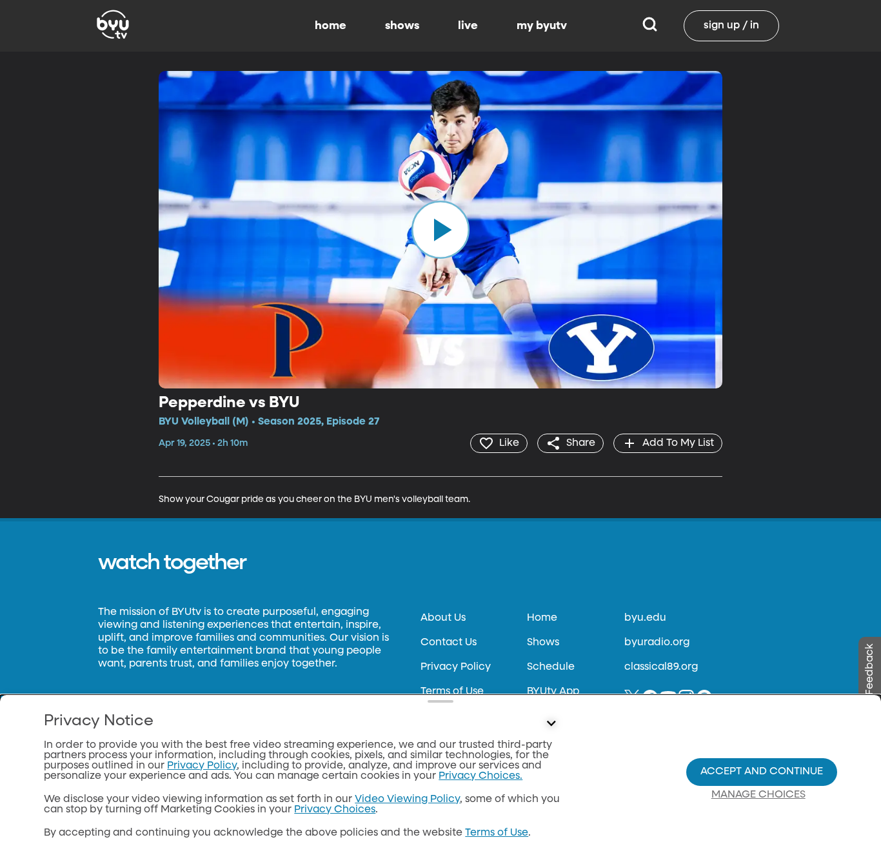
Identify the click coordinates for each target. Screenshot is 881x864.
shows (402, 26)
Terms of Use (452, 692)
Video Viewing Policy (407, 799)
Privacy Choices (334, 810)
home (330, 26)
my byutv (542, 26)
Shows (543, 643)
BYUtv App (553, 692)
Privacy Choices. (480, 776)
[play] (440, 230)
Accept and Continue (761, 772)
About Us (443, 618)
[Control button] (551, 724)
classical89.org (661, 667)
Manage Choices (758, 795)
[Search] (650, 25)
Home (542, 618)
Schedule (551, 667)
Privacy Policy (456, 667)
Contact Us (449, 643)
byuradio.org (656, 643)
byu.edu (645, 618)
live (468, 26)
